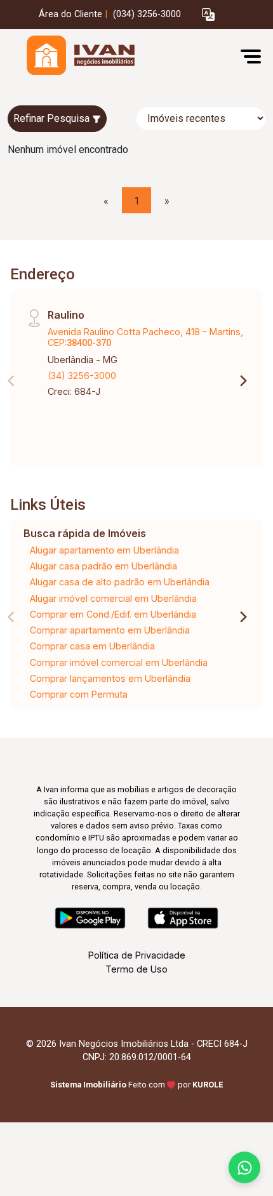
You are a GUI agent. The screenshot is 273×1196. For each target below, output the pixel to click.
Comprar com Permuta (79, 694)
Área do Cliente (70, 14)
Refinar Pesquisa (52, 118)
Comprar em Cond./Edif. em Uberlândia (113, 614)
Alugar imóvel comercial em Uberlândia (113, 598)
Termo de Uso (136, 969)
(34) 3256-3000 (82, 375)
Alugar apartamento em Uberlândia (104, 550)
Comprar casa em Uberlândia (92, 646)
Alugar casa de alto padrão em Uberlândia (120, 581)
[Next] (242, 381)
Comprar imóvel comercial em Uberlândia (119, 662)
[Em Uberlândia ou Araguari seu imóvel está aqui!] (103, 56)
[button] (208, 15)
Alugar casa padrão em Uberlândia (103, 566)
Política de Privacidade (136, 955)
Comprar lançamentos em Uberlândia (110, 678)
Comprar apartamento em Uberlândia (110, 630)
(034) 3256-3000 (147, 14)
